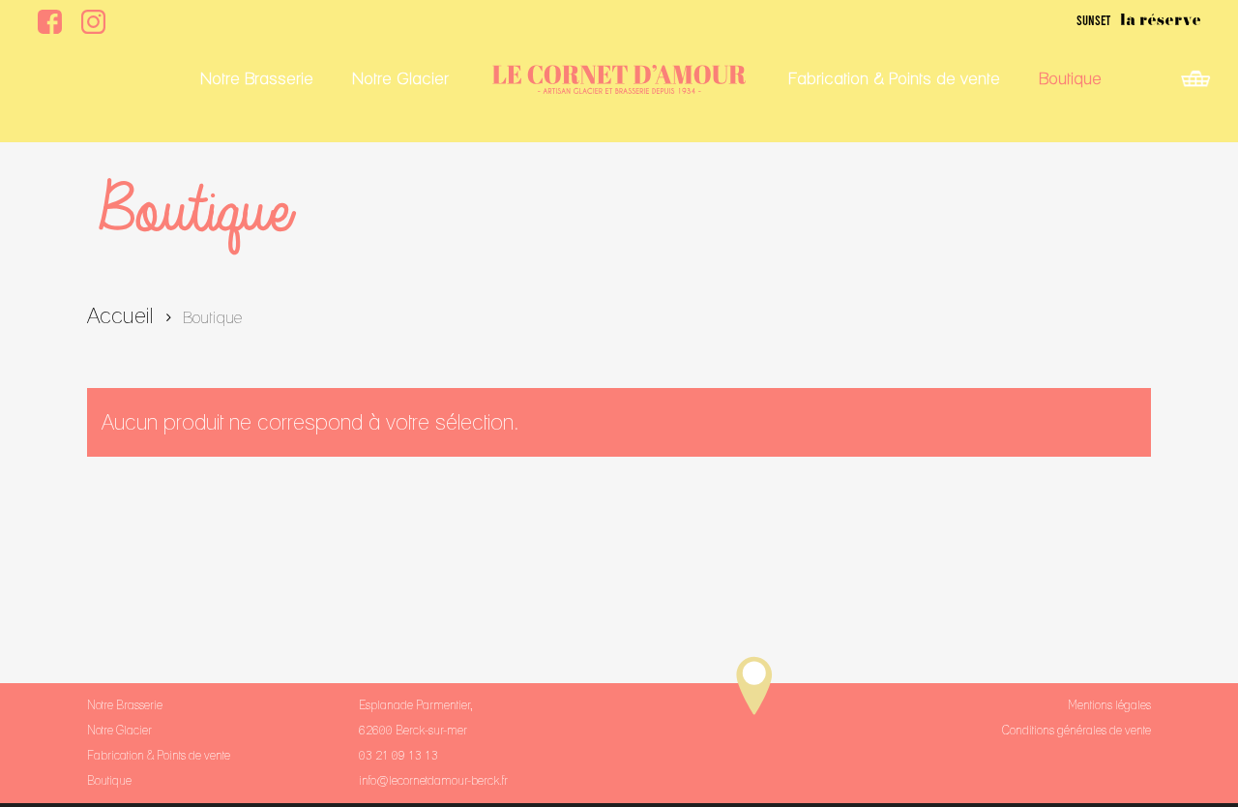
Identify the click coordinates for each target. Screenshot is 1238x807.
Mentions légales (1109, 705)
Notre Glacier (119, 730)
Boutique (109, 780)
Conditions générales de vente (1076, 730)
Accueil (120, 315)
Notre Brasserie (124, 705)
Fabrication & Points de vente (158, 755)
